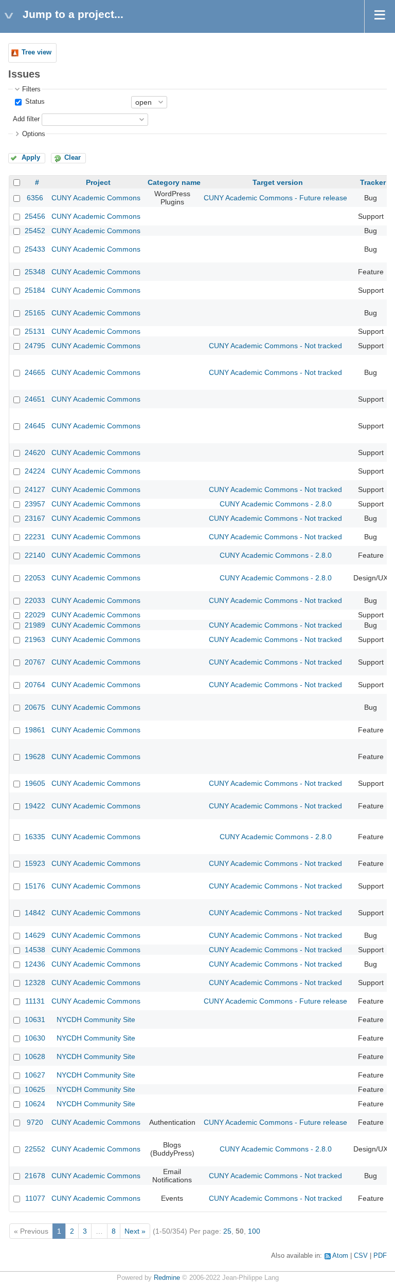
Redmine (167, 1277)
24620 (35, 452)
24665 (35, 372)
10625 (35, 1089)
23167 (35, 518)
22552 (35, 1149)
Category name (174, 182)
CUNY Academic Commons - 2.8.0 (276, 504)
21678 (35, 1176)
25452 (35, 230)
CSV (361, 1255)
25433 (35, 249)
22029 (35, 615)
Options (33, 134)
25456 (35, 216)
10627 (35, 1075)
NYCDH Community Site (96, 1019)
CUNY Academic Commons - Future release (275, 198)
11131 (35, 1001)
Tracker (373, 182)
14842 (35, 913)
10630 (35, 1038)
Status (34, 101)
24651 (35, 399)
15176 (35, 886)
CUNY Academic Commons (95, 198)
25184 (35, 290)
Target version (278, 182)
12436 (35, 964)
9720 (35, 1122)
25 (227, 1231)
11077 (35, 1198)
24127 (35, 489)
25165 (35, 313)
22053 (35, 578)
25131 (35, 331)
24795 (35, 346)
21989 (35, 625)
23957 (35, 504)
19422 (35, 806)
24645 (35, 426)
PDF (380, 1255)
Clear (72, 157)
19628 (35, 756)
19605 (35, 783)
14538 (35, 950)
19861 (35, 730)
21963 (35, 639)
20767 (35, 662)
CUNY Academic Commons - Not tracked (275, 346)
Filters (31, 89)
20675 (35, 707)
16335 (35, 837)
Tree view (36, 52)
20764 (35, 685)
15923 (35, 863)
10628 (35, 1056)
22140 (35, 555)
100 (254, 1231)
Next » (135, 1231)
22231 (35, 537)
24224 (35, 471)
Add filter (26, 119)
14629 (35, 935)
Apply (31, 157)
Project (98, 182)
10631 (35, 1019)
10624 (35, 1104)
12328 (35, 982)
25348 (35, 272)
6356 (35, 198)
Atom (340, 1255)
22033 (35, 600)
